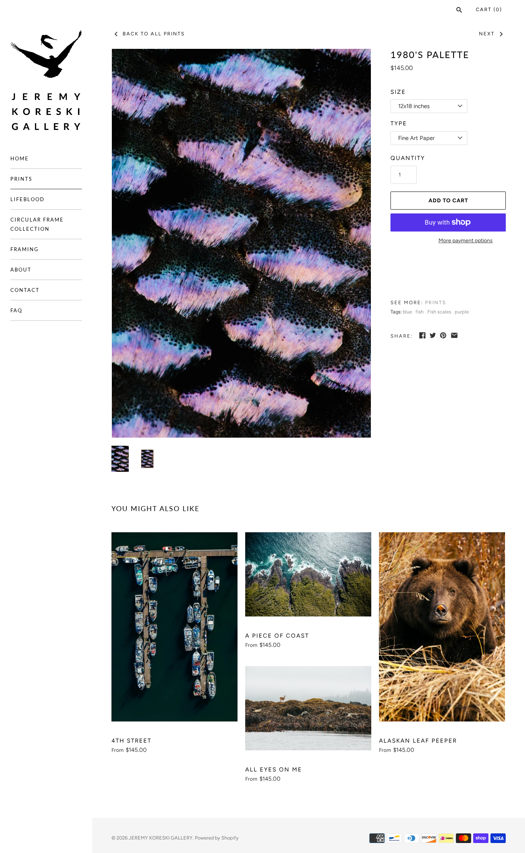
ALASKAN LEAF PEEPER (418, 740)
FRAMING (24, 249)
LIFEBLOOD (27, 199)
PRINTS (21, 179)
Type (398, 123)
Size (398, 91)
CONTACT (25, 290)
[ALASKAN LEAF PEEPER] (442, 626)
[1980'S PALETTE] (241, 243)
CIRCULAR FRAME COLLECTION (37, 224)
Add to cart (448, 200)
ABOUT (21, 270)
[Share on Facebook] (422, 335)
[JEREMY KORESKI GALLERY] (46, 80)
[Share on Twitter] (433, 335)
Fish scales (439, 312)
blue (407, 312)
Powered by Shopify (217, 838)
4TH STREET (131, 740)
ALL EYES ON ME (273, 769)
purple (462, 312)
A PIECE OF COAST (277, 635)
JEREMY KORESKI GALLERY (161, 838)
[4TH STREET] (174, 626)
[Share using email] (454, 335)
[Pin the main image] (443, 335)
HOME (19, 158)
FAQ (16, 310)
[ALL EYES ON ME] (308, 708)
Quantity (407, 158)
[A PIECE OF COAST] (308, 574)
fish (419, 312)
